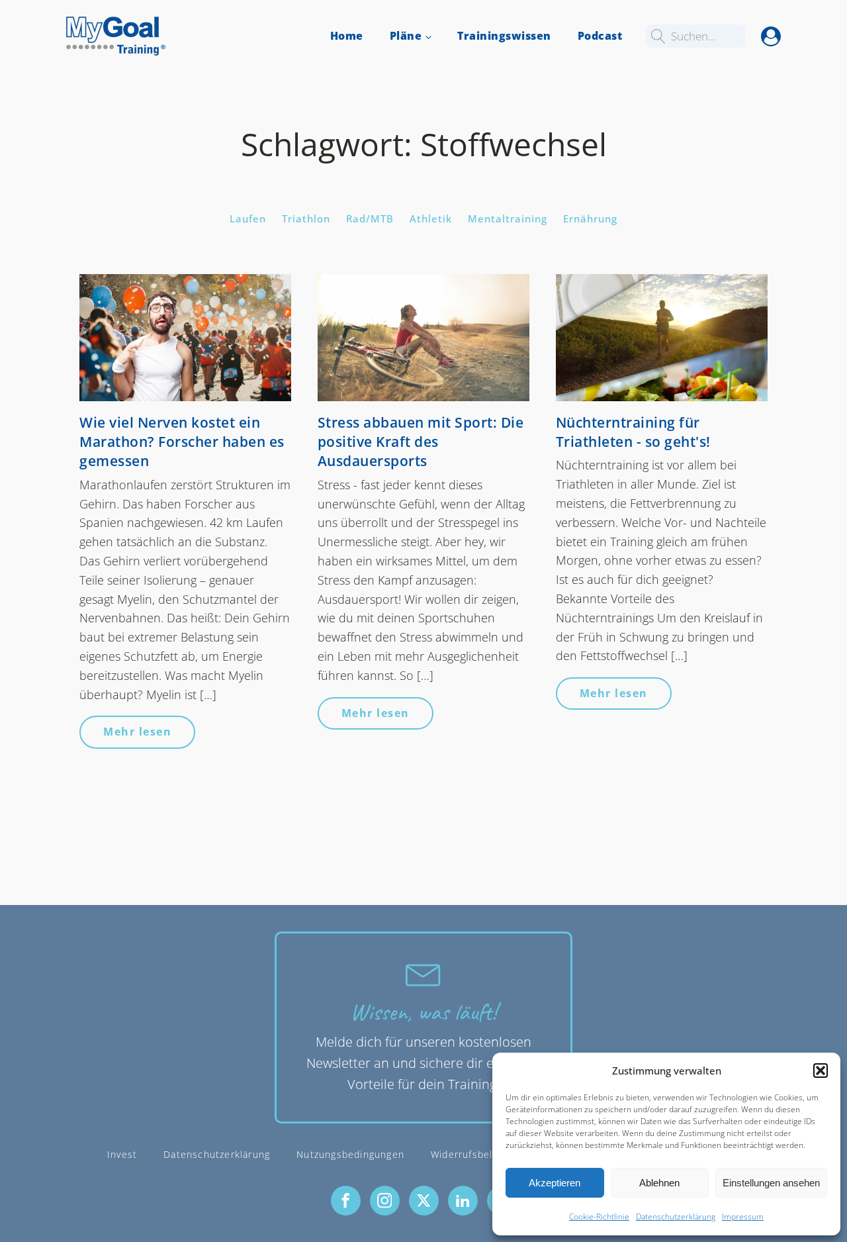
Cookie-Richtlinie (599, 1216)
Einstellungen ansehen (771, 1182)
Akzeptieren (554, 1182)
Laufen (248, 218)
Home (346, 35)
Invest (122, 1154)
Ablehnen (659, 1182)
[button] (820, 1070)
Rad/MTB (370, 218)
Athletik (431, 218)
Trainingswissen (504, 35)
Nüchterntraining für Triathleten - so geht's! (633, 432)
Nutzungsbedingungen (350, 1154)
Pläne (406, 35)
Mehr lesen (137, 731)
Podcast (600, 35)
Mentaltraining (507, 218)
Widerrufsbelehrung (479, 1154)
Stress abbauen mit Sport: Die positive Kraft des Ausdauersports (421, 442)
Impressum (743, 1216)
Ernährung (590, 218)
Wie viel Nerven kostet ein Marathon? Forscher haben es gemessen (182, 442)
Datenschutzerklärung (675, 1216)
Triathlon (306, 218)
